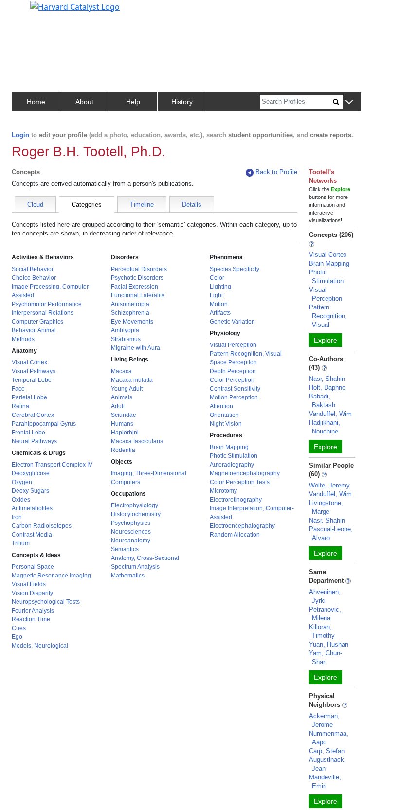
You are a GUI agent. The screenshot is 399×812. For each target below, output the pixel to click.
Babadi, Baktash (322, 401)
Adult (118, 406)
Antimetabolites (32, 508)
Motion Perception (234, 397)
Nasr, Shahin (327, 378)
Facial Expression (134, 286)
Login (20, 135)
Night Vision (226, 423)
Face (18, 388)
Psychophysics (130, 523)
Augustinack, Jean (327, 764)
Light (216, 295)
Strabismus (126, 339)
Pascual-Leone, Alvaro (331, 533)
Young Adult (127, 388)
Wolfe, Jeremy (329, 485)
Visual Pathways (33, 371)
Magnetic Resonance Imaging (51, 575)
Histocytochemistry (136, 514)
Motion (219, 304)
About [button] (84, 102)
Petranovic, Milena (325, 614)
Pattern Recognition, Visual (246, 353)
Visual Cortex (29, 362)
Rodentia (123, 450)
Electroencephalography (242, 526)
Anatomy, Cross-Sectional (145, 558)
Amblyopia (125, 330)
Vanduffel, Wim (330, 413)
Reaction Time (31, 619)
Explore (325, 340)
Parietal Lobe (29, 397)
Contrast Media (32, 534)
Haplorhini (125, 432)
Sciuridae (123, 415)
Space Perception (233, 362)
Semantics (125, 549)
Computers (125, 482)
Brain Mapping (229, 447)
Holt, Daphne (327, 387)
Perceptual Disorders (139, 269)
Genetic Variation (232, 321)
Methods (23, 339)
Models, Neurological (40, 645)
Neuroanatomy (130, 540)
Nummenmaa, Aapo (328, 738)
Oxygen (22, 482)
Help (133, 102)
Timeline (142, 204)
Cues (19, 628)
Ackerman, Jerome (324, 720)
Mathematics (128, 575)
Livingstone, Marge (326, 507)
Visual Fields (29, 584)
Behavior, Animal (34, 330)
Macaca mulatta (132, 380)
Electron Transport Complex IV (52, 464)
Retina (20, 406)
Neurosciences (131, 531)
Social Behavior (33, 269)
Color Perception (232, 380)
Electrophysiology (134, 505)
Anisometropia (130, 304)
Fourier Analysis (33, 610)
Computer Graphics (37, 321)
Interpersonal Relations (42, 312)
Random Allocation (235, 534)
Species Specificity (234, 269)
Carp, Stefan (327, 751)
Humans (122, 423)
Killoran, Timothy (322, 631)
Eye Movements (132, 321)
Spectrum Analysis (135, 566)
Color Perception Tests (240, 482)
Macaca (121, 371)
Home (36, 102)
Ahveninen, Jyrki (325, 596)
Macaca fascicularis (137, 441)
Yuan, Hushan (328, 644)
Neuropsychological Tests (46, 601)
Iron (17, 517)
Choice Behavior (34, 277)
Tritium (21, 543)
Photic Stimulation (233, 455)
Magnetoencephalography (245, 473)
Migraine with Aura (135, 347)
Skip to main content (40, 11)
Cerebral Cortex (33, 415)
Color (217, 277)
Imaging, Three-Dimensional (148, 473)
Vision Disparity (32, 593)
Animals (121, 397)
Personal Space (33, 566)
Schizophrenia (130, 312)
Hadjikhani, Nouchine (324, 427)
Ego (17, 636)
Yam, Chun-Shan (325, 658)
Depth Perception (233, 371)
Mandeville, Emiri (325, 782)
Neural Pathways (34, 441)
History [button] (182, 102)
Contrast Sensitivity (235, 388)
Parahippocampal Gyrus (44, 423)
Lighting (220, 286)
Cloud (35, 204)
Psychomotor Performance (47, 304)
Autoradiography (232, 464)
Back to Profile (276, 172)
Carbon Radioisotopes (42, 526)
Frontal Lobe (28, 432)
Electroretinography (236, 499)
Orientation (224, 415)
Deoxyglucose (31, 473)
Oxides (21, 499)
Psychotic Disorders (137, 277)
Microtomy (223, 490)
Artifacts (220, 312)
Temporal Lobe (32, 380)
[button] (349, 102)
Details (191, 204)
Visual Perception (233, 345)
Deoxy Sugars (30, 490)
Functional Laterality (137, 295)
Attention (221, 406)
